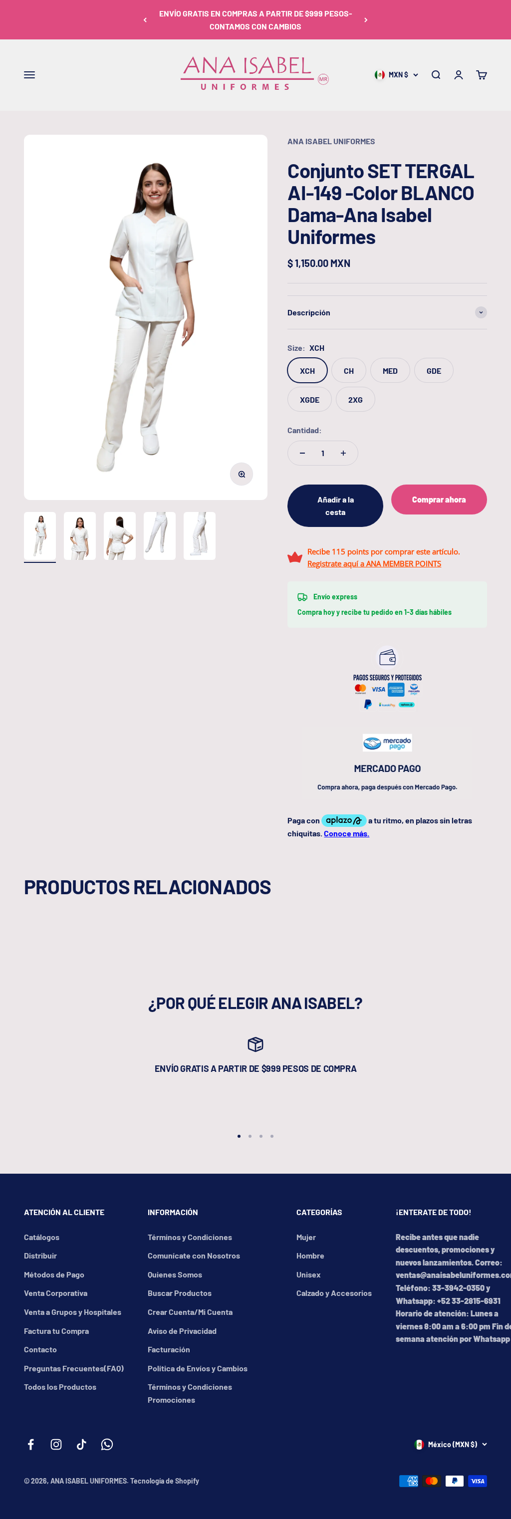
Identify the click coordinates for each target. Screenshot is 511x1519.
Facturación (169, 1349)
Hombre (310, 1255)
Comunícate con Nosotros (194, 1255)
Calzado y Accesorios (334, 1292)
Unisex (308, 1274)
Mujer (306, 1237)
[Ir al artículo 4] (160, 537)
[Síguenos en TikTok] (81, 1444)
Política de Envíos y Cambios (198, 1368)
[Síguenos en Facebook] (30, 1444)
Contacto (40, 1349)
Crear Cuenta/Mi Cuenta (190, 1311)
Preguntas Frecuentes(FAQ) (74, 1368)
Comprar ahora (439, 499)
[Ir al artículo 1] (40, 537)
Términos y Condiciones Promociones (190, 1393)
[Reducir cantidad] (302, 453)
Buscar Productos (180, 1292)
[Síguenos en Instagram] (56, 1444)
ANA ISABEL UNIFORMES (331, 141)
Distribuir (40, 1255)
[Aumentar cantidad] (343, 453)
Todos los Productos (60, 1386)
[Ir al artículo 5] (200, 537)
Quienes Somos (175, 1274)
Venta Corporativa (55, 1292)
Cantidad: (304, 430)
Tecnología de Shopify (164, 1481)
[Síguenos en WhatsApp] (107, 1444)
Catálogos (41, 1237)
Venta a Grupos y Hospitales (72, 1311)
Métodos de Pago (54, 1274)
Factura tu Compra (56, 1330)
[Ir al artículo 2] (80, 537)
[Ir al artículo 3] (120, 537)
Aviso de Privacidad (182, 1330)
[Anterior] (145, 19)
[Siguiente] (366, 19)
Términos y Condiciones (190, 1237)
